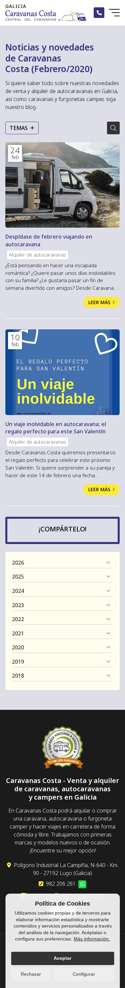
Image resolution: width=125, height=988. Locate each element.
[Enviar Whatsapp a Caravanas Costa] (82, 884)
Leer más (99, 302)
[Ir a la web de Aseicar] (62, 748)
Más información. (92, 938)
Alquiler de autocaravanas (37, 255)
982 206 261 (61, 883)
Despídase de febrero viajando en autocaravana (48, 240)
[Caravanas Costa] (45, 15)
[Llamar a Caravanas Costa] (99, 12)
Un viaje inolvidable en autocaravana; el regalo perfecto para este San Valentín (55, 427)
